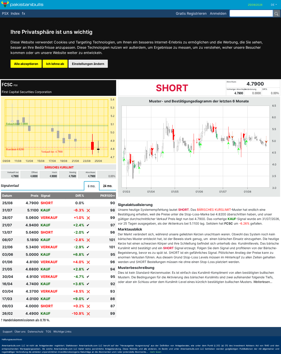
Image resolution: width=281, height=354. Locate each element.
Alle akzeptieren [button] (26, 64)
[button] (275, 5)
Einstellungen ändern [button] (88, 64)
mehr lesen (155, 352)
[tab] (91, 186)
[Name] (276, 13)
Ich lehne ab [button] (55, 64)
